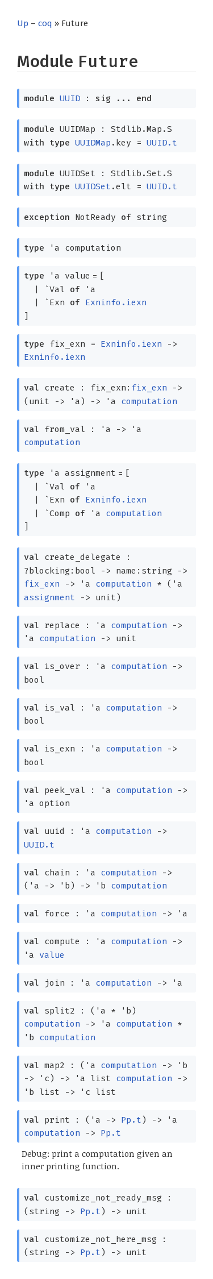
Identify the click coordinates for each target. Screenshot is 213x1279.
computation (149, 401)
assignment (49, 597)
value (52, 955)
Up (22, 23)
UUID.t (162, 143)
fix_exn (149, 388)
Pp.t (131, 1120)
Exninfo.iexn (116, 302)
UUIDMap (93, 143)
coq (45, 23)
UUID (70, 98)
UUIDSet (93, 186)
